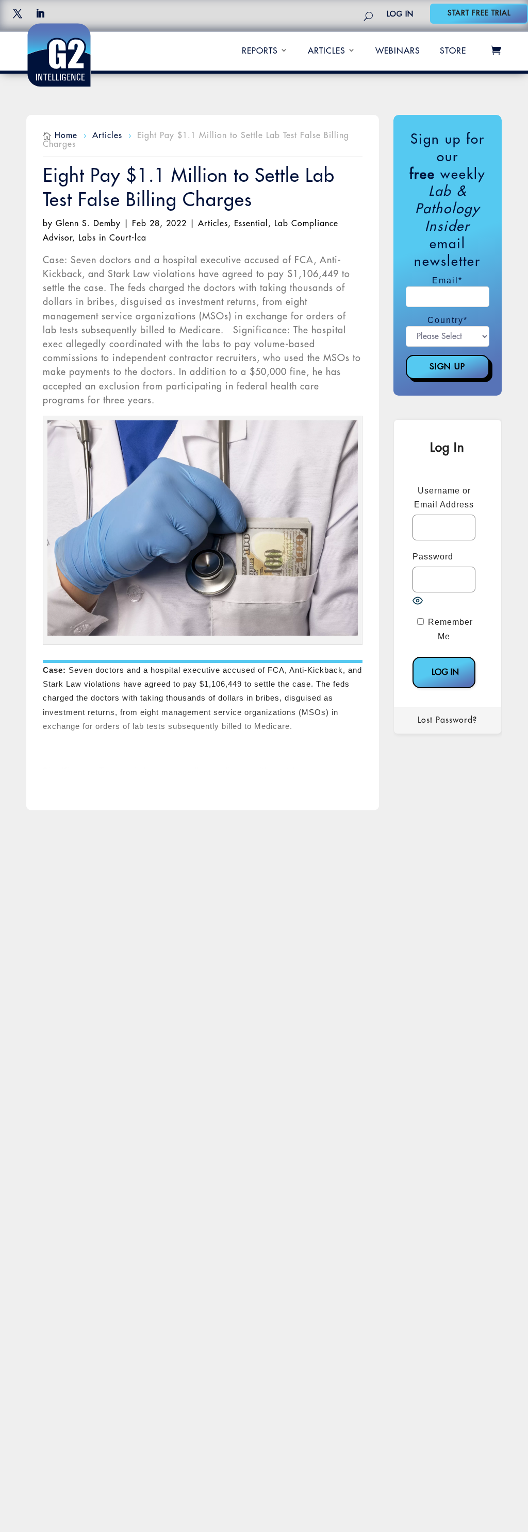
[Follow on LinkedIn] (40, 13)
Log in (400, 14)
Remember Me (449, 629)
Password (432, 556)
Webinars (397, 51)
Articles (326, 51)
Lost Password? (447, 720)
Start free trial (479, 12)
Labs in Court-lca (112, 238)
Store (453, 51)
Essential (251, 223)
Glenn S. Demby (88, 223)
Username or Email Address (444, 497)
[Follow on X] (17, 13)
